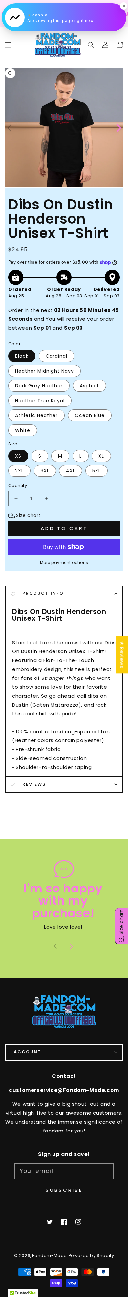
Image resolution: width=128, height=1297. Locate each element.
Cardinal (56, 356)
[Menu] (8, 45)
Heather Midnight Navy (44, 371)
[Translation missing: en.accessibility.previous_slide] (10, 127)
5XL (96, 471)
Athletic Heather (36, 415)
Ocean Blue (90, 415)
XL (101, 456)
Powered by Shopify (91, 1255)
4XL (70, 471)
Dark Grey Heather (39, 385)
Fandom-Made (49, 1255)
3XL (45, 471)
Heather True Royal (40, 400)
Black (22, 356)
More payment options (64, 562)
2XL (19, 471)
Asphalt (89, 385)
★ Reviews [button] (121, 654)
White (22, 430)
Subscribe (64, 1190)
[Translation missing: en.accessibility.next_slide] (71, 947)
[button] (91, 45)
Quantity (17, 485)
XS (18, 456)
